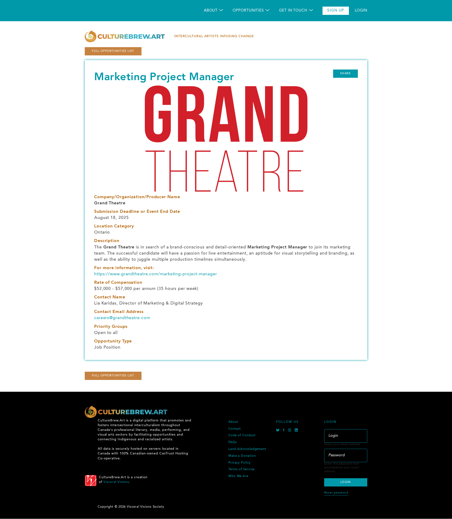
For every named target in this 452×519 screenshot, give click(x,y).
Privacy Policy (239, 462)
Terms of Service (241, 469)
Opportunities (248, 10)
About (211, 10)
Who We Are (238, 476)
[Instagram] (290, 430)
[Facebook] (284, 430)
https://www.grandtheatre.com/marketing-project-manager (155, 274)
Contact (234, 429)
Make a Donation (242, 456)
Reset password (336, 492)
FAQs (232, 442)
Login (361, 10)
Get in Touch (293, 10)
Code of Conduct (242, 435)
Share (345, 73)
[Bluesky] (278, 430)
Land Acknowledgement (247, 449)
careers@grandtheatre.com (122, 318)
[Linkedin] (296, 430)
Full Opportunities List (113, 51)
